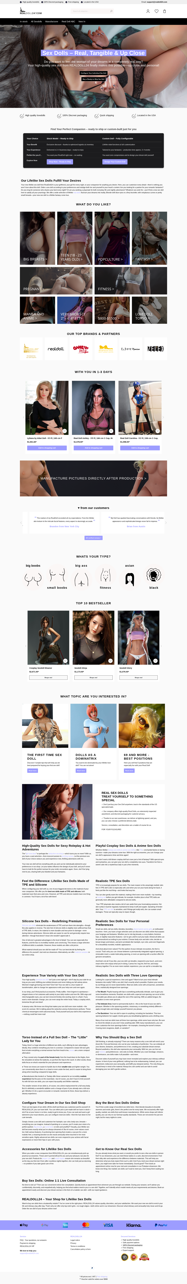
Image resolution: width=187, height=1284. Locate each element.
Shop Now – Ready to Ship (60, 162)
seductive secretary (55, 854)
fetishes (102, 1052)
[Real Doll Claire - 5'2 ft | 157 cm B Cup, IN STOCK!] (140, 408)
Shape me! (48, 677)
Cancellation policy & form (80, 1249)
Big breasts (38, 1127)
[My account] (148, 11)
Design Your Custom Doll (115, 162)
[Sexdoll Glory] (93, 638)
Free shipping (101, 1277)
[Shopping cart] (164, 11)
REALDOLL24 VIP (27, 1246)
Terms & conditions (77, 1246)
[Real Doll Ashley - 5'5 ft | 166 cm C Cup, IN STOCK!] (47, 408)
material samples (81, 952)
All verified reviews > (93, 538)
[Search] (111, 11)
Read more (33, 771)
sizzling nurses (67, 856)
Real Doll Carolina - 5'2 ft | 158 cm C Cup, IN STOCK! (93, 438)
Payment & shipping (27, 1243)
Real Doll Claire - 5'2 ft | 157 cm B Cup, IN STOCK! (139, 438)
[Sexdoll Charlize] (138, 638)
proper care (46, 1158)
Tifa (141, 850)
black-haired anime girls (143, 929)
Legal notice (75, 1240)
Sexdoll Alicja (35, 668)
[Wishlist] (156, 11)
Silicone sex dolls (29, 925)
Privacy (73, 1243)
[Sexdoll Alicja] (48, 638)
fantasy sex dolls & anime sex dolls (121, 850)
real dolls (77, 192)
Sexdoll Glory (80, 668)
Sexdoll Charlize (127, 668)
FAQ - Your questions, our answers (33, 1240)
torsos (71, 1050)
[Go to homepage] (31, 10)
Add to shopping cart (47, 448)
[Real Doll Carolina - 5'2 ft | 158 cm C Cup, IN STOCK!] (93, 408)
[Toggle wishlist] (64, 431)
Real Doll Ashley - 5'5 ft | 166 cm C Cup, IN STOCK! (46, 438)
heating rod (101, 897)
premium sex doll (42, 980)
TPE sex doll (109, 909)
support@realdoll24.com (157, 2)
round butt (48, 1127)
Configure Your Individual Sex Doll (93, 73)
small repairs (60, 1158)
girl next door (31, 854)
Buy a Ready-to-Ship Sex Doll (93, 79)
